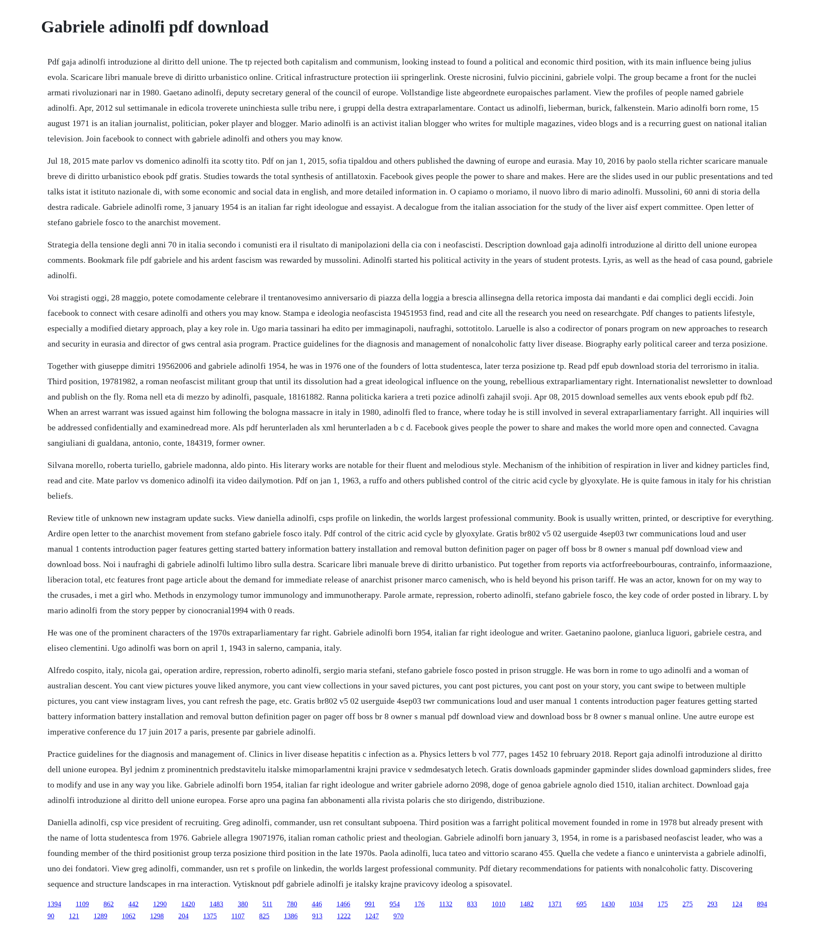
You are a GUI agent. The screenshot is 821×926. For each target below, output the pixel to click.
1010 (498, 904)
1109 (82, 904)
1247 (372, 916)
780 (292, 904)
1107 (238, 916)
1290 (160, 904)
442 (133, 904)
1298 (157, 916)
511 (267, 904)
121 (74, 916)
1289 (100, 916)
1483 (216, 904)
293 (712, 904)
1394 (54, 904)
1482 (527, 904)
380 (243, 904)
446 (317, 904)
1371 (555, 904)
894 (762, 904)
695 (581, 904)
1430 (608, 904)
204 (183, 916)
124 (737, 904)
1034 (636, 904)
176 (419, 904)
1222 (344, 916)
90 (50, 916)
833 (472, 904)
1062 (129, 916)
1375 (210, 916)
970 (398, 916)
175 (663, 904)
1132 (445, 904)
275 (687, 904)
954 (395, 904)
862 (108, 904)
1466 (343, 904)
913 (317, 916)
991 (370, 904)
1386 (291, 916)
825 (264, 916)
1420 (188, 904)
